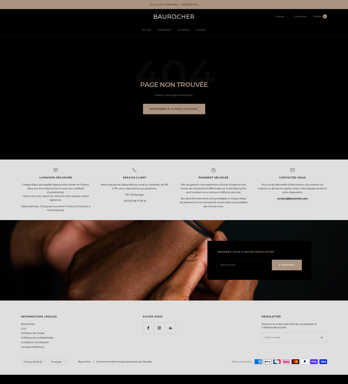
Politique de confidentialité (37, 337)
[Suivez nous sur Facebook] (148, 328)
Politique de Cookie (33, 333)
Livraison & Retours (32, 346)
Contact (201, 29)
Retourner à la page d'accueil (174, 109)
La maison (183, 29)
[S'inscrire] (321, 337)
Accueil (146, 29)
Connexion (300, 16)
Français (279, 16)
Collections (164, 29)
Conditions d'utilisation (35, 342)
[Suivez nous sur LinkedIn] (170, 328)
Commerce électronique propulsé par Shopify (124, 361)
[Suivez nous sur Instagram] (159, 328)
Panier (319, 16)
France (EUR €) (33, 361)
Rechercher (28, 323)
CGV (23, 328)
